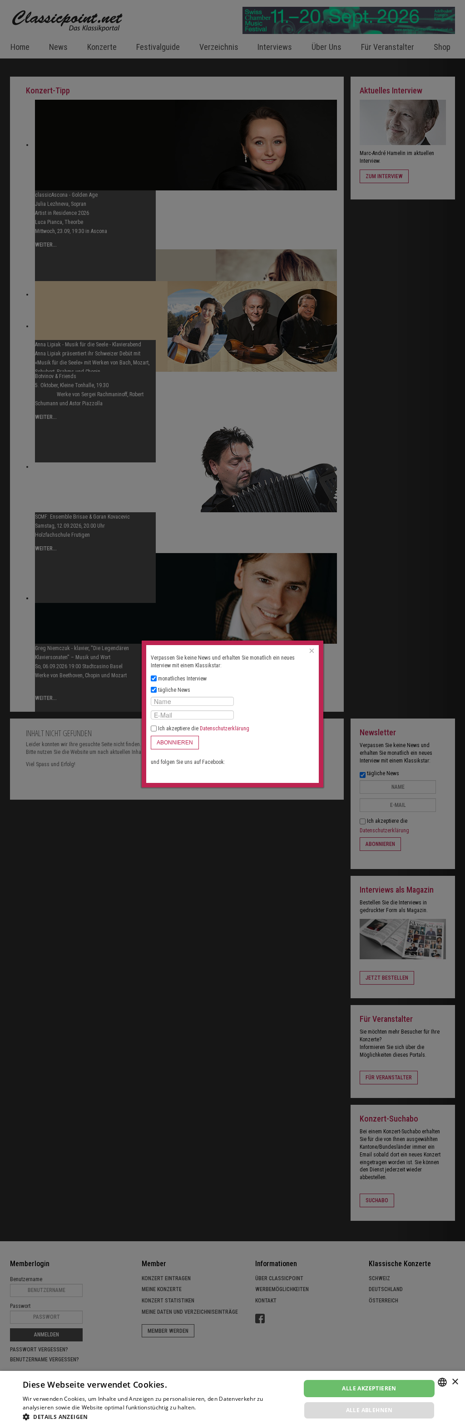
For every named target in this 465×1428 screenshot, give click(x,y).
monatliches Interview (182, 678)
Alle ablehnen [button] (369, 1410)
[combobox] (442, 1382)
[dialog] (232, 1399)
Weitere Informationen (227, 1407)
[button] (157, 1416)
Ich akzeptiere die (203, 728)
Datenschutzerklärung (224, 728)
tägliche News (174, 690)
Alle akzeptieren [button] (369, 1388)
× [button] (454, 1382)
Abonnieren (175, 742)
